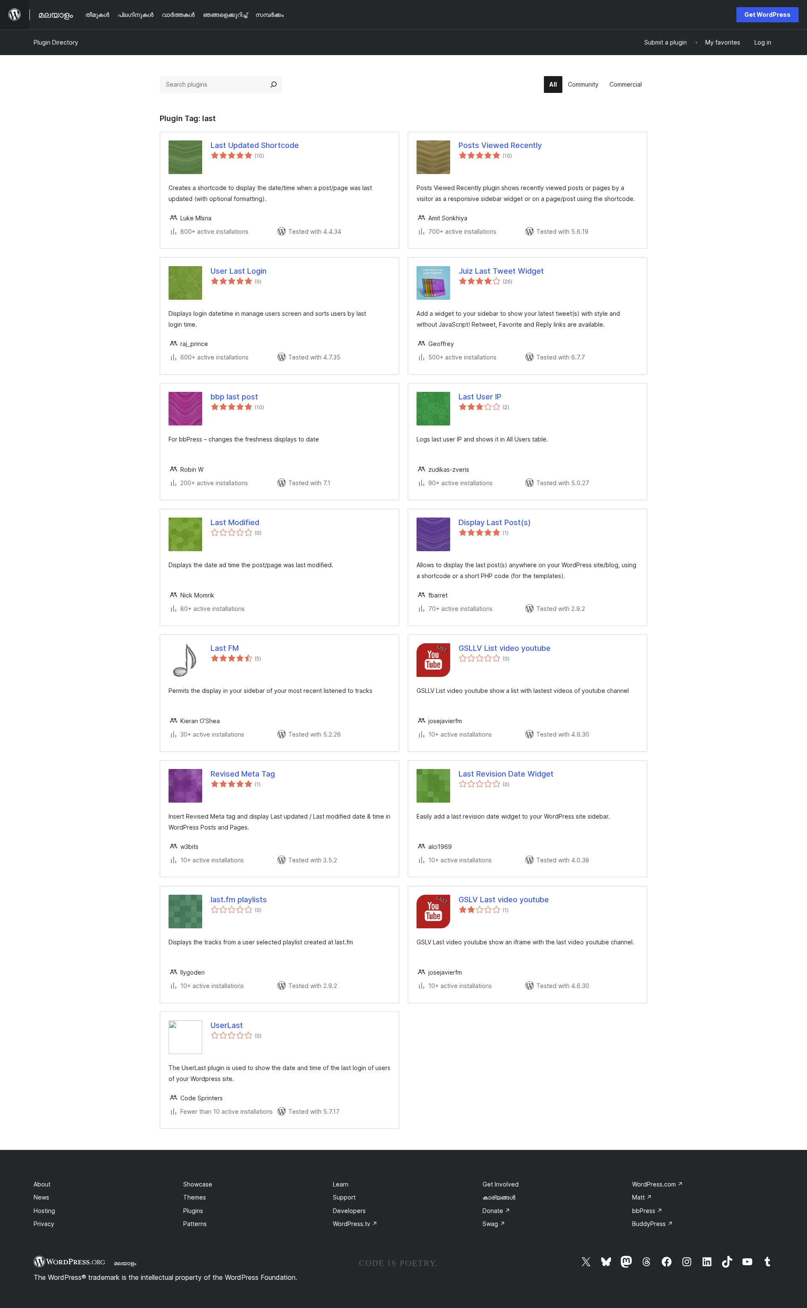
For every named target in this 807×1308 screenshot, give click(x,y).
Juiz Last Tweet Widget (501, 271)
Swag (494, 1223)
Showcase (197, 1184)
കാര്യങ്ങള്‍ (499, 1197)
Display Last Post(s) (495, 522)
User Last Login (238, 271)
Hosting (44, 1210)
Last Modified (235, 522)
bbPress (647, 1210)
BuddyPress (652, 1223)
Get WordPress (767, 14)
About (42, 1184)
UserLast (227, 1025)
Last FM (225, 648)
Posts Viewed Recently (500, 145)
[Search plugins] (273, 84)
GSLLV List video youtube (505, 648)
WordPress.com (657, 1184)
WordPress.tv (355, 1223)
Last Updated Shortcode (255, 145)
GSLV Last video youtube (504, 899)
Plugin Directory (56, 42)
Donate (496, 1210)
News (41, 1197)
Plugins (193, 1210)
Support (344, 1197)
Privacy (44, 1223)
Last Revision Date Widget (506, 773)
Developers (349, 1210)
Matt (642, 1197)
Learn (340, 1184)
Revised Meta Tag (243, 773)
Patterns (195, 1223)
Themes (194, 1197)
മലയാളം (125, 1263)
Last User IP (480, 396)
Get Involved (501, 1184)
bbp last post (234, 396)
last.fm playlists (239, 899)
